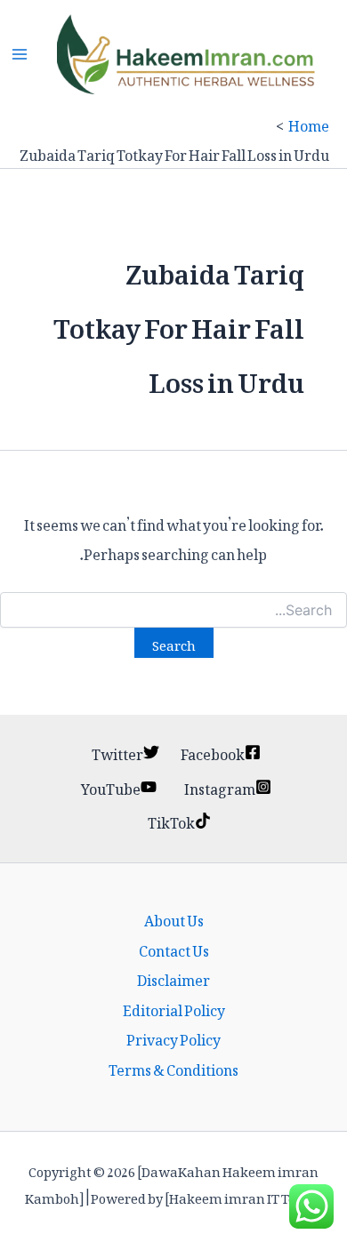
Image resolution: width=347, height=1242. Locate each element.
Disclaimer (173, 978)
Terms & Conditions (173, 1068)
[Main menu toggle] (19, 54)
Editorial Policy (174, 1008)
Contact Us (174, 949)
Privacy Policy (173, 1037)
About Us (174, 918)
